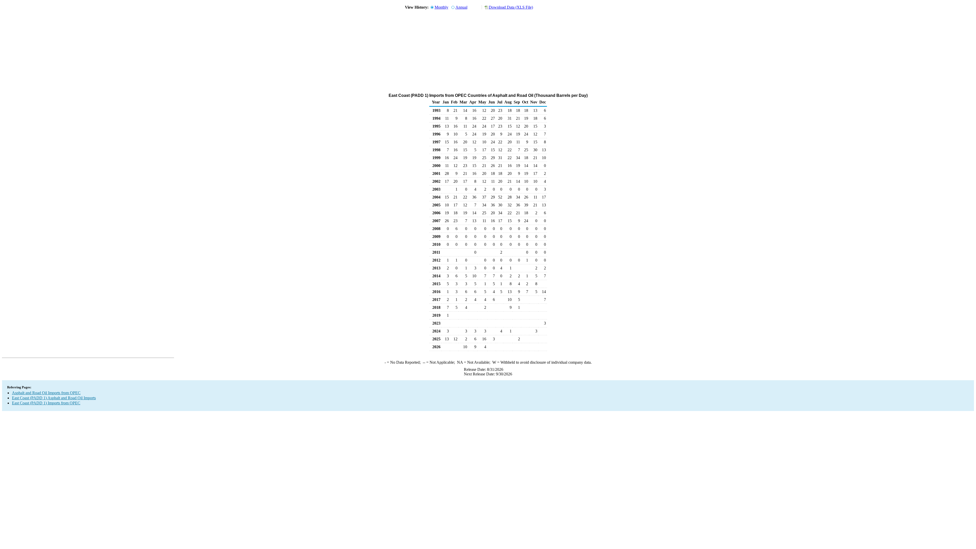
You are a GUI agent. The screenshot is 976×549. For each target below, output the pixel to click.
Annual (461, 7)
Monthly (441, 7)
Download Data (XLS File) (511, 7)
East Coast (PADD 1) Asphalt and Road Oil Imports (54, 398)
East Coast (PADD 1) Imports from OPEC (46, 403)
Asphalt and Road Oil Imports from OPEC (46, 393)
